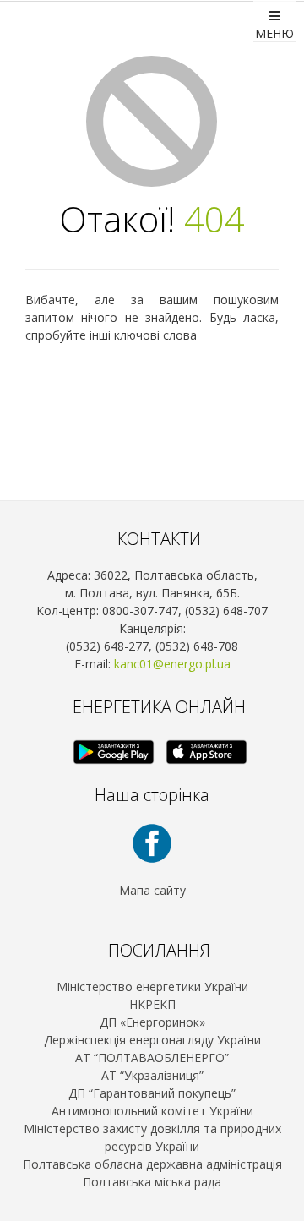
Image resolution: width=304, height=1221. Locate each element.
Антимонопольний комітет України (152, 1111)
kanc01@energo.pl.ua (172, 664)
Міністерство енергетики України (152, 986)
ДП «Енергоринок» (152, 1022)
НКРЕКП (152, 1004)
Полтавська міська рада (152, 1182)
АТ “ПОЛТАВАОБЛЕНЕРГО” (152, 1057)
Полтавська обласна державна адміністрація (152, 1164)
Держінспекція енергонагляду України (152, 1040)
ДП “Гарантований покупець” (152, 1093)
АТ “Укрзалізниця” (152, 1075)
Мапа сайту (152, 890)
